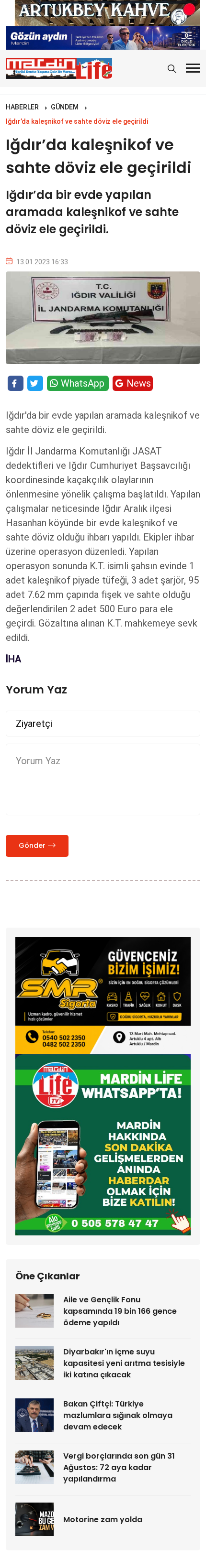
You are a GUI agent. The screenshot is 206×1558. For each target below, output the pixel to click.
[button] (193, 68)
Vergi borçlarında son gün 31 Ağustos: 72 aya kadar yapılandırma (119, 1467)
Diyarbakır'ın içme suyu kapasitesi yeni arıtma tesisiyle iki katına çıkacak (124, 1363)
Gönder (32, 845)
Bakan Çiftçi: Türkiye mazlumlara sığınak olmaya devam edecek (117, 1415)
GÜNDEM (65, 107)
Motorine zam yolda (102, 1519)
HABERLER (22, 107)
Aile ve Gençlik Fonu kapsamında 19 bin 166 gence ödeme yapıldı (120, 1311)
